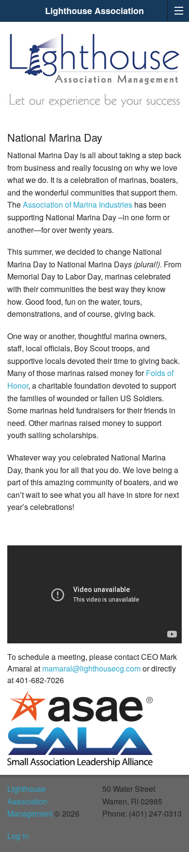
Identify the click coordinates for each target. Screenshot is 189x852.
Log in (18, 835)
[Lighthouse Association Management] (94, 57)
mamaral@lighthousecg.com (91, 668)
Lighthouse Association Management (29, 801)
